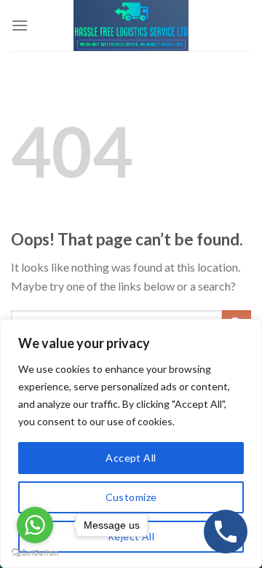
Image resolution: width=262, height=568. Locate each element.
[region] (131, 443)
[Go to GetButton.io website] (35, 553)
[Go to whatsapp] (35, 525)
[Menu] (19, 25)
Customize (131, 497)
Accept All (131, 457)
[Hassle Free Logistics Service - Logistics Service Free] (131, 25)
